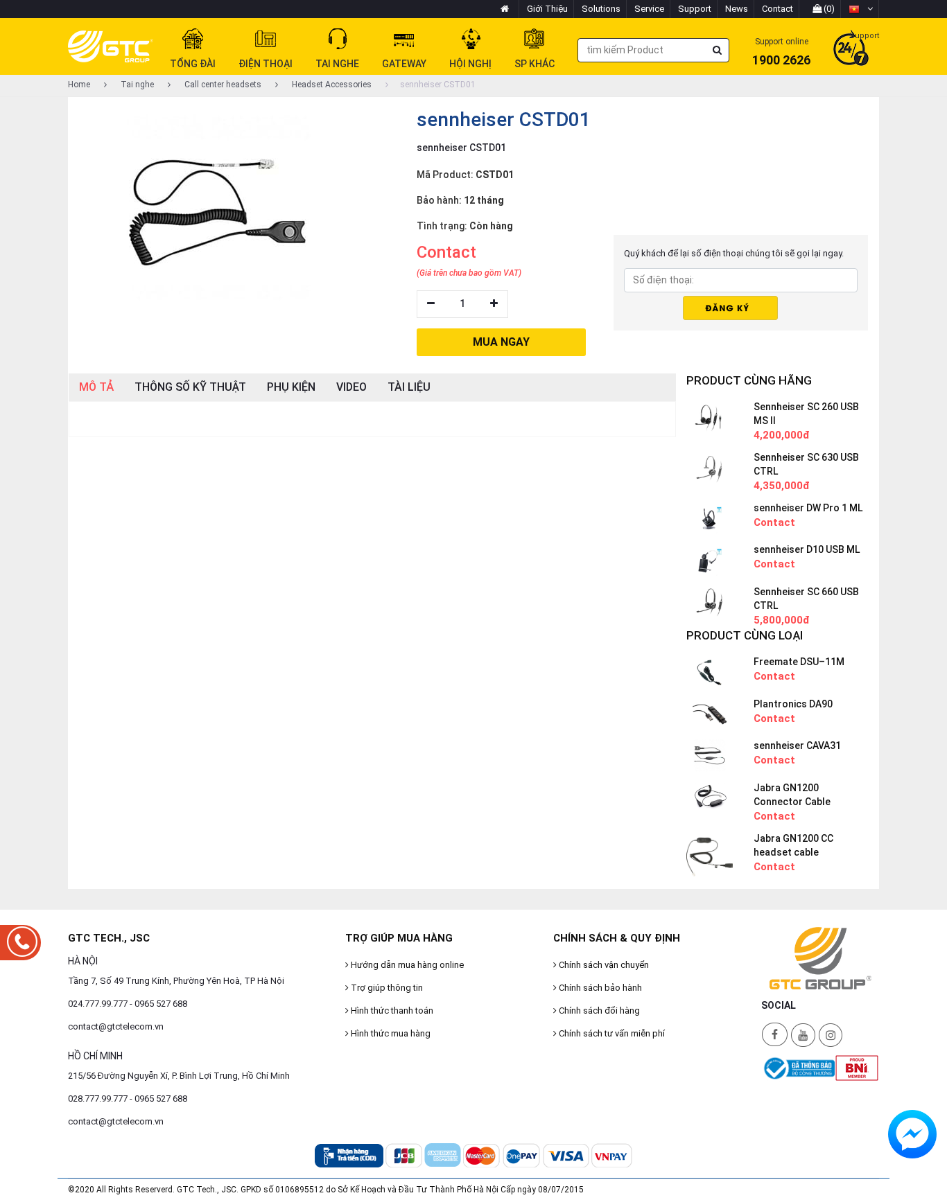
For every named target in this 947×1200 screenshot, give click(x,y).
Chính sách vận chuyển (603, 965)
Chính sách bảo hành (599, 987)
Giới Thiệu (547, 8)
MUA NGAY (501, 341)
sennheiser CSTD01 (438, 84)
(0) (828, 8)
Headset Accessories (331, 84)
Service (649, 8)
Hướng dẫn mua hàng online (406, 965)
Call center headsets (221, 84)
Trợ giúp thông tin (386, 987)
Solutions (601, 8)
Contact (777, 8)
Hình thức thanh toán (391, 1010)
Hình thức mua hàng (390, 1033)
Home (79, 84)
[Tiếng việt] (861, 9)
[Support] (851, 49)
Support (694, 8)
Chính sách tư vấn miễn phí (611, 1033)
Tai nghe (136, 84)
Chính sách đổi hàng (598, 1010)
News (736, 8)
